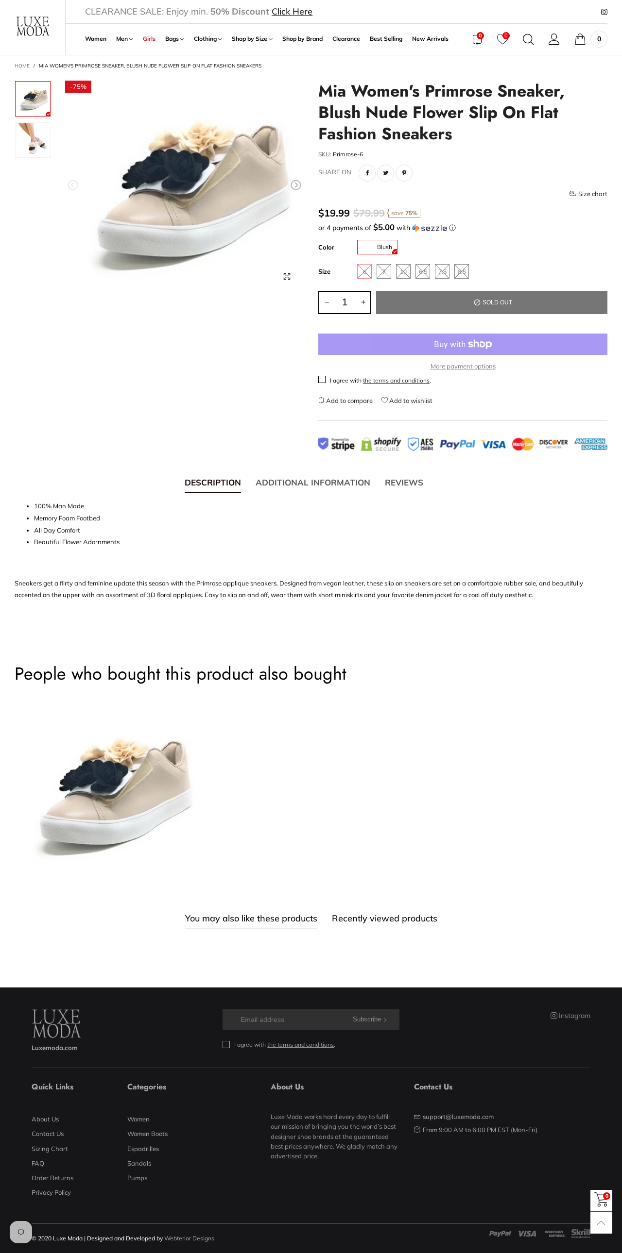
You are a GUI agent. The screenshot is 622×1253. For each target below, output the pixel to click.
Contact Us (48, 1133)
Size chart (592, 194)
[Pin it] (404, 173)
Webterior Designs (189, 1238)
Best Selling (386, 39)
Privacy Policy (51, 1192)
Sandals (139, 1163)
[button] (73, 185)
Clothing (206, 39)
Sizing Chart (50, 1149)
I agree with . (380, 380)
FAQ (38, 1163)
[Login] (554, 39)
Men (122, 39)
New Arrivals (430, 39)
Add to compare (349, 400)
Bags (172, 39)
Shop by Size (250, 39)
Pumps (137, 1178)
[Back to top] (601, 1223)
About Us (45, 1119)
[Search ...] (528, 39)
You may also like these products (251, 918)
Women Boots (147, 1133)
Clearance (346, 39)
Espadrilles (143, 1149)
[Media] (286, 276)
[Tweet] (385, 173)
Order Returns (52, 1178)
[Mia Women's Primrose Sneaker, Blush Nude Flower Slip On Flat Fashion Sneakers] (184, 187)
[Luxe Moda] (33, 26)
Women (95, 39)
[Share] (367, 173)
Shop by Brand (302, 39)
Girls (149, 39)
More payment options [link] (463, 366)
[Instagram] (604, 12)
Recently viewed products (384, 918)
